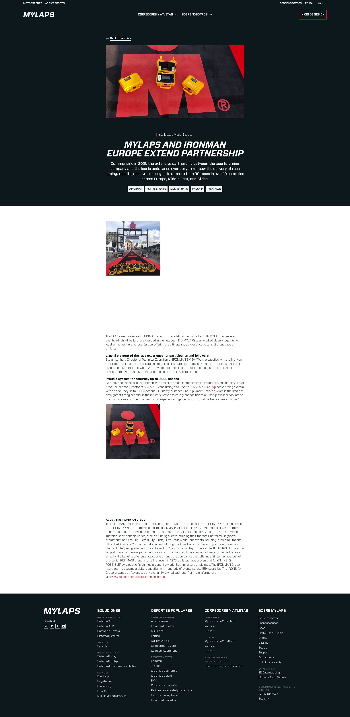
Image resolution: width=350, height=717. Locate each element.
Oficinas (263, 642)
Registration (104, 681)
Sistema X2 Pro (106, 626)
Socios (262, 647)
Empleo (263, 638)
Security (263, 698)
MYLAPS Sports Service (112, 696)
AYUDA (309, 3)
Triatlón (155, 666)
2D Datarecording (269, 672)
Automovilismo (160, 621)
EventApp (103, 676)
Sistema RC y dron (108, 636)
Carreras (156, 661)
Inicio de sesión (312, 14)
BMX (154, 680)
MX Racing (157, 631)
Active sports (55, 3)
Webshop (210, 626)
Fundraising (104, 686)
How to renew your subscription (224, 666)
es (319, 3)
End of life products (270, 662)
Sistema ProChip (107, 661)
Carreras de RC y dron (164, 646)
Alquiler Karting (160, 641)
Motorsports (32, 3)
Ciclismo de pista (161, 675)
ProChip (197, 189)
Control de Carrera (108, 631)
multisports (179, 189)
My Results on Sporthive (219, 641)
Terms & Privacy (268, 693)
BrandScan (103, 691)
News (261, 628)
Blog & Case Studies (270, 633)
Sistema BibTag (106, 656)
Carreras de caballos (163, 700)
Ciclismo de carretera (164, 670)
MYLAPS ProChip (204, 387)
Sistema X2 (104, 621)
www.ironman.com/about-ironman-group (138, 576)
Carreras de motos (162, 626)
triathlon (214, 189)
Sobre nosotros (291, 3)
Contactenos (266, 657)
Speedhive (103, 646)
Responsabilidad (268, 623)
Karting (155, 636)
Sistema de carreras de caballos (116, 666)
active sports (156, 189)
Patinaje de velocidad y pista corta (171, 690)
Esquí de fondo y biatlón (165, 695)
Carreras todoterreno (164, 650)
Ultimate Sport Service (272, 677)
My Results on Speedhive (220, 621)
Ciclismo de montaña (164, 685)
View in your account (217, 661)
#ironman (135, 189)
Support (210, 631)
